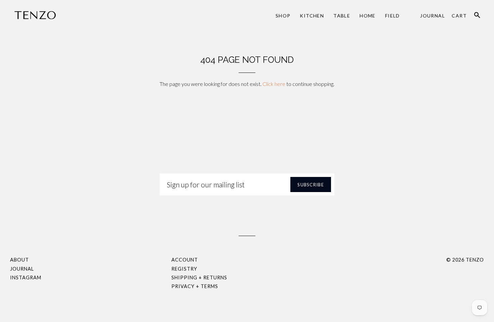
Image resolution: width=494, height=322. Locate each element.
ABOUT (19, 260)
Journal (432, 15)
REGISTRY (184, 269)
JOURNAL (22, 269)
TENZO (475, 260)
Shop (283, 15)
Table (341, 15)
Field (392, 15)
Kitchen (312, 15)
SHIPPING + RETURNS (199, 277)
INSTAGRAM (25, 277)
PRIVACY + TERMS (194, 286)
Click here (273, 84)
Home (368, 15)
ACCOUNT (184, 260)
